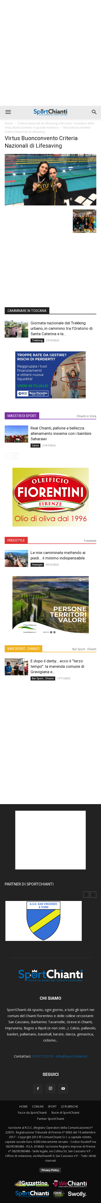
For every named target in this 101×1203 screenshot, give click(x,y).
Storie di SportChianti (65, 1113)
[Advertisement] (50, 52)
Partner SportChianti (50, 1119)
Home (9, 123)
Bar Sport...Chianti (84, 649)
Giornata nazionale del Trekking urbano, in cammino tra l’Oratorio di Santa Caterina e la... (62, 328)
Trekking (37, 340)
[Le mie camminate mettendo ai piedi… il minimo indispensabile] (16, 558)
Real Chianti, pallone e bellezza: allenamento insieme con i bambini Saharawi (61, 433)
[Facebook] (38, 1088)
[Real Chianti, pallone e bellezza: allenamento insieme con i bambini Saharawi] (16, 434)
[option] (50, 923)
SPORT (52, 1107)
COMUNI (37, 1107)
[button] (8, 112)
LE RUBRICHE (69, 1107)
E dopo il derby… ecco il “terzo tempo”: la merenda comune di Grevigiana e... (57, 666)
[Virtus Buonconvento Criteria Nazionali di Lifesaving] (50, 204)
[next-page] (15, 456)
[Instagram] (50, 1088)
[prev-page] (8, 456)
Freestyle (90, 541)
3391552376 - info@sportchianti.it (59, 1056)
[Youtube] (63, 1088)
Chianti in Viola (86, 416)
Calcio (35, 445)
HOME (23, 1107)
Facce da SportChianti (32, 1113)
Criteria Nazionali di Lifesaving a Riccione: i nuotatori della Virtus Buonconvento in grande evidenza (49, 125)
